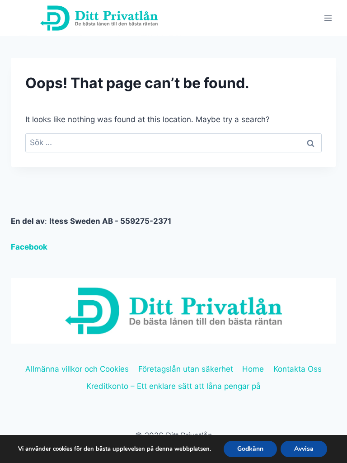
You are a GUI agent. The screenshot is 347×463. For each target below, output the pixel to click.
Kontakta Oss (297, 368)
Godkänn (250, 448)
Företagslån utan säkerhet (185, 368)
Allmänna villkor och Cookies (77, 368)
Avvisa (304, 448)
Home (253, 368)
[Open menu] (327, 18)
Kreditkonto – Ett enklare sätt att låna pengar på (173, 386)
